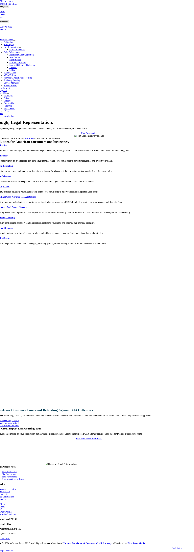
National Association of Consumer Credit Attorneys (87, 543)
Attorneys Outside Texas (13, 479)
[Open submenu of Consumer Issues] (14, 40)
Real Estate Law (9, 471)
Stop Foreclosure (9, 476)
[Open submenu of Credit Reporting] (20, 47)
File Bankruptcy (9, 474)
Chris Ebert (29, 138)
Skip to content (6, 1)
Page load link (6, 550)
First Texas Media (136, 543)
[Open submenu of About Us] (8, 93)
